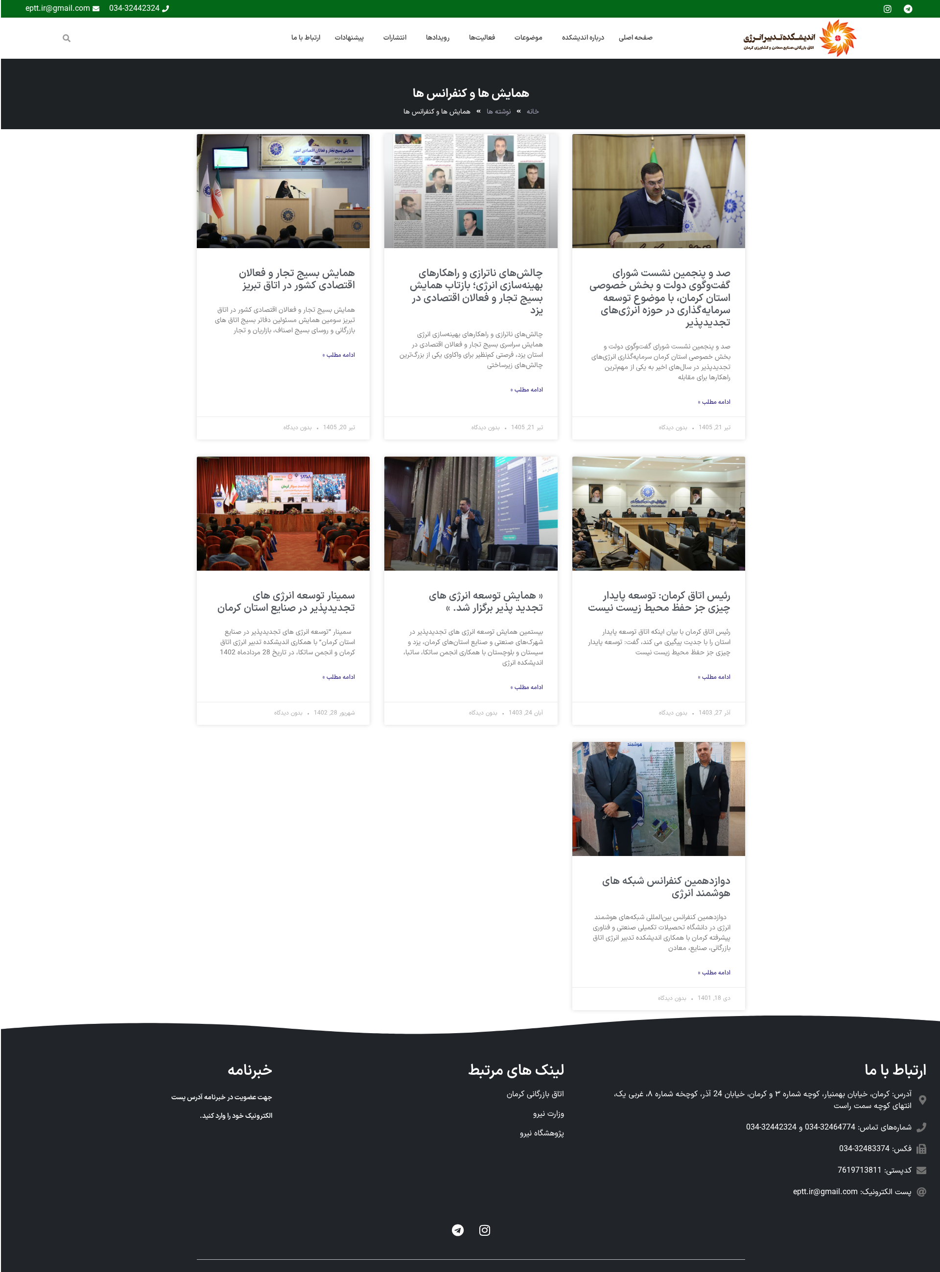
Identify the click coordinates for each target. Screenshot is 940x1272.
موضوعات (527, 38)
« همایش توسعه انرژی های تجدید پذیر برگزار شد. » (485, 602)
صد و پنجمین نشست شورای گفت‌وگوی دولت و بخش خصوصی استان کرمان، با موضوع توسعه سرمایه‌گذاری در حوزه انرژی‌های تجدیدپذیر (658, 298)
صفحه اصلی (635, 38)
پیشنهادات (348, 38)
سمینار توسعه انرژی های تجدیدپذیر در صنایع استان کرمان (285, 602)
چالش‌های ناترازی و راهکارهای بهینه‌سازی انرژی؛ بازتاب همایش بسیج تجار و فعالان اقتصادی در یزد (475, 292)
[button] (66, 38)
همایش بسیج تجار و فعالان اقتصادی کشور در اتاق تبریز (296, 280)
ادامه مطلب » (713, 402)
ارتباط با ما (304, 38)
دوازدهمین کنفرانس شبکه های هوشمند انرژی (665, 888)
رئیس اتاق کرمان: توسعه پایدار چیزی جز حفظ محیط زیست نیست (658, 602)
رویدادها (436, 38)
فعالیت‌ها (481, 38)
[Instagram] (483, 1230)
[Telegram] (457, 1230)
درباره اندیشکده (582, 38)
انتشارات (393, 38)
